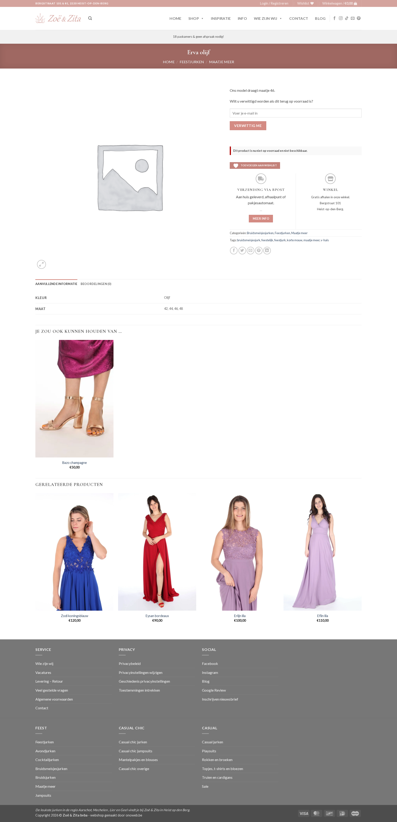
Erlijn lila (240, 616)
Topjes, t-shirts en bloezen (222, 768)
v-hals (325, 240)
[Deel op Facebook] (234, 250)
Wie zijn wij (265, 18)
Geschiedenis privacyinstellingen (144, 681)
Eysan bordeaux (157, 616)
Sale (205, 786)
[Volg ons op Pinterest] (358, 18)
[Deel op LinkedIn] (267, 250)
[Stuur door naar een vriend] (250, 250)
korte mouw (294, 240)
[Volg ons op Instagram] (341, 18)
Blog (320, 18)
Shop (193, 18)
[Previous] (35, 566)
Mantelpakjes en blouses (138, 759)
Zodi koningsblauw (74, 616)
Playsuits (209, 751)
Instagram (210, 672)
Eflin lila (322, 616)
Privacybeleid (130, 663)
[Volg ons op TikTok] (347, 18)
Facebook (210, 663)
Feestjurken (192, 62)
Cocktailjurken (47, 759)
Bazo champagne (74, 463)
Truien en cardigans (217, 777)
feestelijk (267, 240)
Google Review (214, 690)
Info (242, 18)
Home (175, 18)
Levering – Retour (49, 681)
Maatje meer (221, 62)
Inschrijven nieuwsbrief (220, 699)
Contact (298, 18)
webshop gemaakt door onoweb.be (116, 815)
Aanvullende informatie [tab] (56, 284)
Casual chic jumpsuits (135, 751)
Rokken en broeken (217, 759)
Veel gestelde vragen (51, 690)
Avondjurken (45, 751)
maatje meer (311, 240)
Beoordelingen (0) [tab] (96, 284)
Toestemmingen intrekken (139, 690)
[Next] (361, 566)
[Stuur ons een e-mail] (352, 18)
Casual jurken (212, 742)
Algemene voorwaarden (54, 699)
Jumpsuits (43, 795)
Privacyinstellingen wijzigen (140, 672)
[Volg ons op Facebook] (334, 18)
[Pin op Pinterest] (259, 250)
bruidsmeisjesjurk (248, 240)
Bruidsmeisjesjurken (260, 233)
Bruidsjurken (45, 777)
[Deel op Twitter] (242, 250)
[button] (274, 3)
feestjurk (280, 240)
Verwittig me (248, 126)
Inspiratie (221, 18)
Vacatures (43, 672)
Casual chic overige (134, 768)
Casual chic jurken (133, 742)
